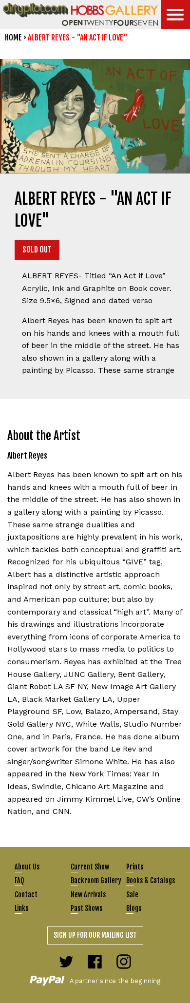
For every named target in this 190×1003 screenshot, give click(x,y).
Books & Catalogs (150, 880)
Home (13, 37)
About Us (27, 867)
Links (21, 908)
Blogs (133, 908)
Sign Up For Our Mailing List (95, 935)
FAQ (19, 880)
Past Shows (86, 908)
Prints (134, 867)
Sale (132, 894)
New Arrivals (88, 894)
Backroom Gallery (96, 880)
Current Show (90, 867)
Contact (26, 894)
